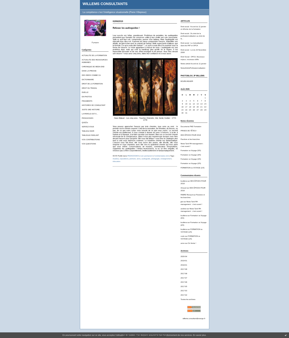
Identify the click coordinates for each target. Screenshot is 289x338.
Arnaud (183, 188)
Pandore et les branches (190, 139)
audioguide (145, 159)
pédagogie (155, 159)
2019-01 (184, 261)
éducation (116, 161)
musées (116, 159)
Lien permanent (146, 156)
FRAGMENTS (87, 101)
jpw (182, 202)
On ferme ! (192, 243)
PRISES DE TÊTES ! (189, 131)
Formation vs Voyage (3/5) (191, 159)
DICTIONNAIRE (88, 79)
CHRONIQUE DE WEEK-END (93, 67)
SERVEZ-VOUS (88, 127)
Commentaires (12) (161, 156)
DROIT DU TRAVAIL (89, 88)
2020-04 (184, 256)
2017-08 (184, 273)
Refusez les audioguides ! (126, 28)
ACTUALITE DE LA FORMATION (94, 55)
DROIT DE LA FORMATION (92, 84)
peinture (132, 159)
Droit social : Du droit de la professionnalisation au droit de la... (193, 36)
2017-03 (184, 291)
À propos (95, 42)
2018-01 (184, 265)
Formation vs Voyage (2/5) (191, 163)
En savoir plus (199, 335)
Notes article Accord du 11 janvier (193, 64)
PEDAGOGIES (87, 118)
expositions (124, 159)
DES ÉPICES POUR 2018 (191, 135)
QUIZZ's (85, 122)
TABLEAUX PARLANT (90, 135)
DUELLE (85, 92)
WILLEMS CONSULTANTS (105, 4)
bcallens (184, 181)
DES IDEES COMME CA (91, 75)
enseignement (166, 159)
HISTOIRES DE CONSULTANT (93, 105)
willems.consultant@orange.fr (194, 318)
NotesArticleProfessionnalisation (193, 68)
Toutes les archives (188, 299)
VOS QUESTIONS (89, 144)
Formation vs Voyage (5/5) (191, 150)
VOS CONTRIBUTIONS (91, 139)
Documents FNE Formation (191, 126)
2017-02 (184, 295)
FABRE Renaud (187, 195)
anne (183, 243)
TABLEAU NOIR (88, 131)
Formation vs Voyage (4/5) (191, 155)
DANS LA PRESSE (89, 71)
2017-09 (184, 269)
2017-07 (184, 278)
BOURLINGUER (187, 81)
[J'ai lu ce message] (285, 335)
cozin (183, 236)
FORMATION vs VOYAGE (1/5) (192, 168)
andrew (183, 209)
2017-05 (184, 286)
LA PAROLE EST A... (90, 114)
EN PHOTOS (87, 97)
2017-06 (184, 282)
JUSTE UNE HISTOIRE (91, 109)
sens (138, 159)
